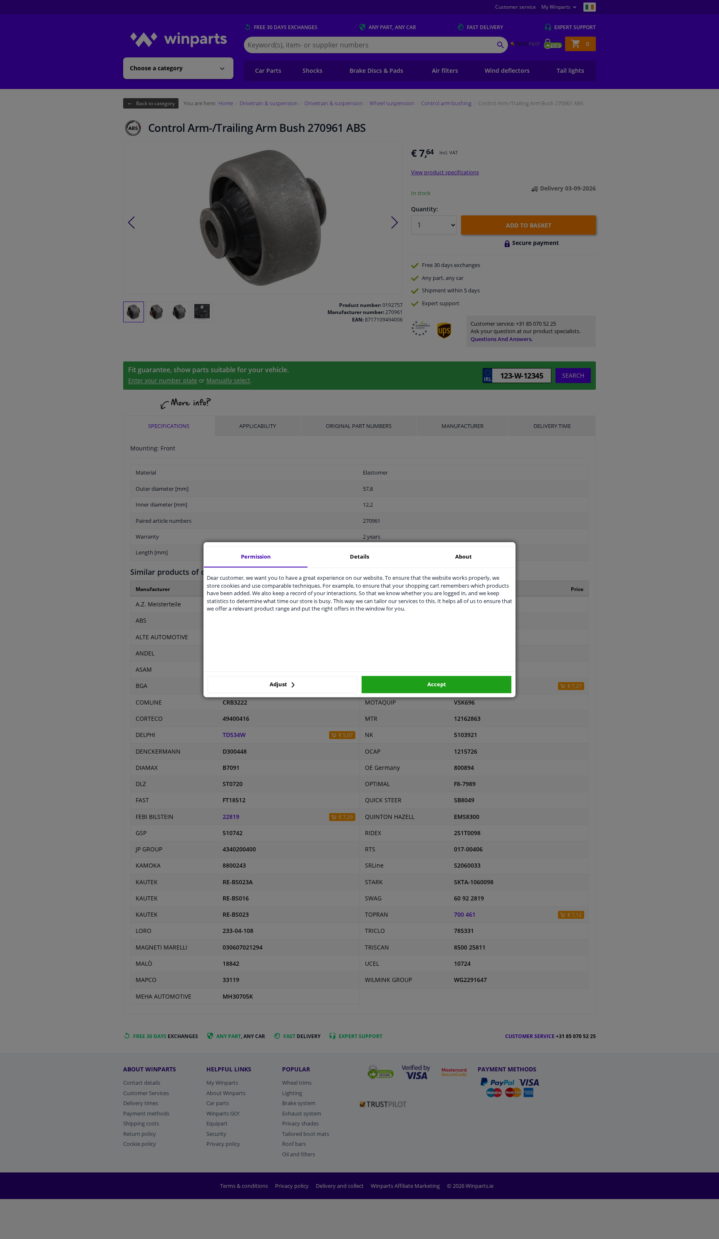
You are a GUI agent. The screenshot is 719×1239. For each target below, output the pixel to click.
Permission (256, 556)
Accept (436, 684)
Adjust (279, 684)
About (463, 556)
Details (359, 556)
